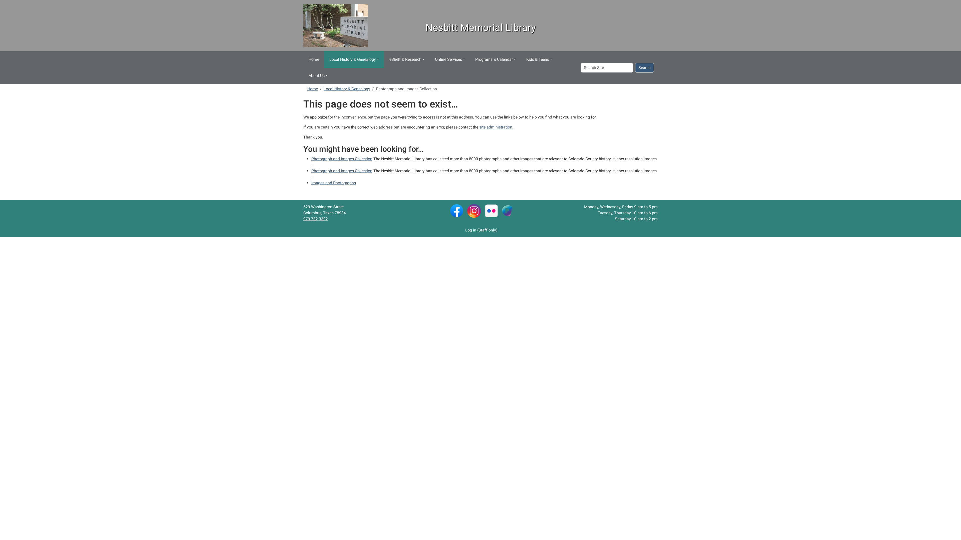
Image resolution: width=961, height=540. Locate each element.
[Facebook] (456, 210)
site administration (495, 127)
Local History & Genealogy (352, 59)
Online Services (448, 59)
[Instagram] (474, 210)
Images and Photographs (333, 182)
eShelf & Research (405, 59)
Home (314, 59)
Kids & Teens (537, 59)
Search (644, 67)
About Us (317, 75)
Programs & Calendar (494, 59)
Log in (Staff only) (481, 230)
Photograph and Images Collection (341, 158)
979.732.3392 (315, 218)
